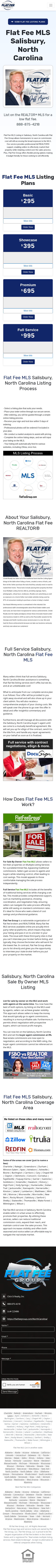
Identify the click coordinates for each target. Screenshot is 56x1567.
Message (6, 1358)
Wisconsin (44, 1479)
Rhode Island (31, 1474)
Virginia (8, 1479)
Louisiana (27, 1460)
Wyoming (28, 1482)
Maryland (45, 1460)
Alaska (17, 1452)
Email (5, 1336)
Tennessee (22, 1477)
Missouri (10, 1466)
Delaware (32, 1455)
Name (5, 1325)
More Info (28, 221)
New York (45, 1468)
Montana (20, 1466)
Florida (46, 1455)
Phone (4, 1347)
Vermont (46, 1477)
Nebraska (30, 1466)
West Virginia (32, 1479)
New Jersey (22, 1468)
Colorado (9, 1455)
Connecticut (20, 1455)
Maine (36, 1460)
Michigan (23, 1463)
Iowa (48, 1458)
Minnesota (34, 1463)
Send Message (10, 1391)
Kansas (8, 1460)
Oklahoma (44, 1471)
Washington (19, 1479)
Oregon (6, 1474)
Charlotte (8, 1413)
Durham (38, 1413)
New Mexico (34, 1468)
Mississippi (46, 1463)
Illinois (32, 1458)
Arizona (25, 1452)
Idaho (24, 1458)
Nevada (40, 1466)
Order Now (28, 227)
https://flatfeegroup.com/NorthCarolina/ (27, 1318)
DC (39, 1455)
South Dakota (10, 1477)
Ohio (36, 1471)
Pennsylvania (17, 1474)
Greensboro (28, 1413)
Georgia (8, 1458)
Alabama (9, 1452)
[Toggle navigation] (50, 5)
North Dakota (26, 1471)
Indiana (40, 1458)
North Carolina (11, 1471)
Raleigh (17, 1413)
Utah (38, 1477)
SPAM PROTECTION (10, 1379)
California (45, 1452)
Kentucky (17, 1460)
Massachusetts (10, 1463)
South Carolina (45, 1474)
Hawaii (17, 1458)
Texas (31, 1477)
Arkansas (35, 1452)
